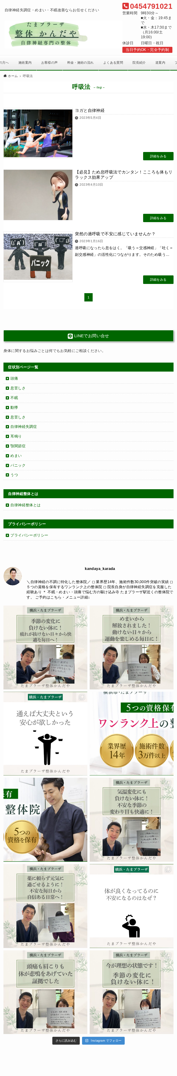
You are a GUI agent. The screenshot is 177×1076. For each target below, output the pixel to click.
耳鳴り (16, 436)
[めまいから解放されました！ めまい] (132, 647)
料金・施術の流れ (80, 62)
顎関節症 (18, 446)
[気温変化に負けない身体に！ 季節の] (132, 820)
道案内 (160, 62)
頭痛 (14, 378)
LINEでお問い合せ (91, 336)
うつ (14, 475)
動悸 (14, 407)
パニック (18, 465)
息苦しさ (18, 388)
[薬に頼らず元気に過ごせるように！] (45, 906)
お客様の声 (49, 62)
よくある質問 (113, 62)
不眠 (14, 398)
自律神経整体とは (25, 505)
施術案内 (25, 62)
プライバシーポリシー (29, 535)
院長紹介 (139, 62)
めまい (16, 456)
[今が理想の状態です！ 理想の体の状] (132, 992)
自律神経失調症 (23, 427)
